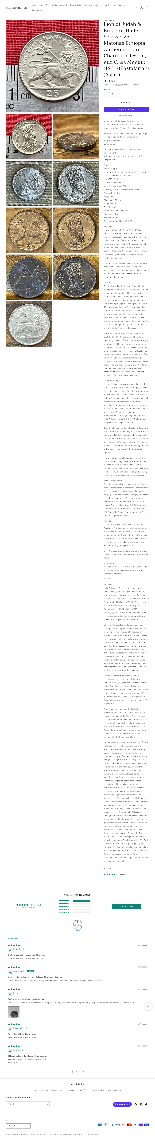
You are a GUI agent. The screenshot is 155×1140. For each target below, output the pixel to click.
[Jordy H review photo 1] (14, 1012)
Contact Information (114, 1090)
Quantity (107, 89)
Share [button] (109, 868)
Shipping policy (78, 1134)
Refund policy (70, 1090)
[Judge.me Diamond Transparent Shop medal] (77, 925)
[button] (136, 7)
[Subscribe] (47, 1104)
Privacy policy (53, 1134)
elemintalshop (16, 1134)
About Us (44, 1090)
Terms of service (65, 1134)
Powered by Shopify (28, 1134)
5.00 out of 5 (35, 905)
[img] (14, 945)
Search (35, 1090)
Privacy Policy (98, 1090)
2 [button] (76, 1072)
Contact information (92, 1134)
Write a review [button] (126, 906)
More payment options (126, 115)
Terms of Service (84, 1090)
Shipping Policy (56, 1090)
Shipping (118, 85)
